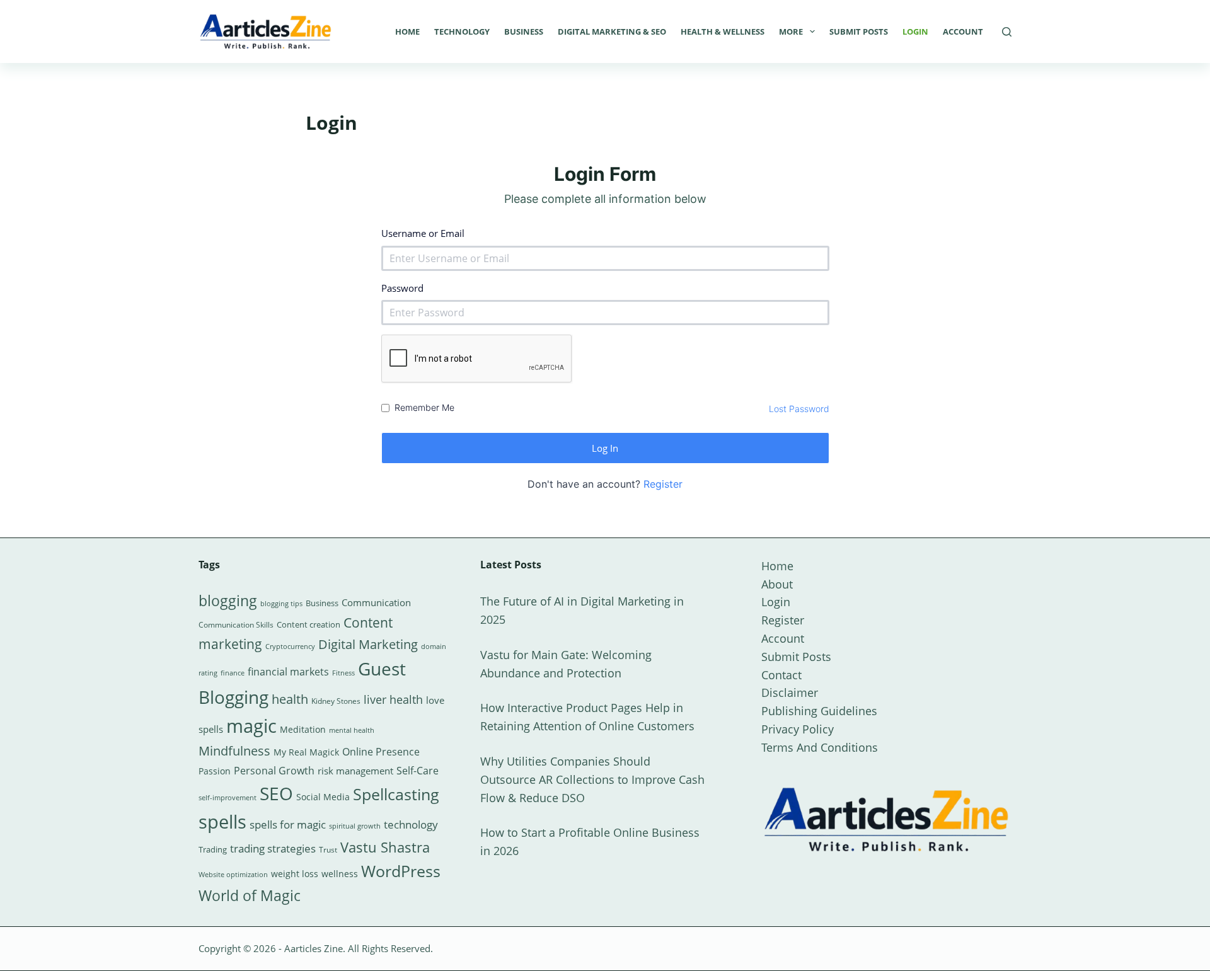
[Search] (1006, 32)
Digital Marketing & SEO (612, 31)
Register (663, 484)
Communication (376, 602)
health (290, 699)
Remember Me (424, 407)
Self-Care (417, 771)
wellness (339, 874)
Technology (462, 31)
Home (407, 31)
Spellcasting (396, 794)
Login (915, 31)
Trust (328, 849)
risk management (355, 770)
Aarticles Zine (313, 948)
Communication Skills (236, 624)
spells (222, 821)
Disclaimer (789, 692)
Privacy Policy (797, 729)
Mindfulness (234, 750)
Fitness (343, 672)
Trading (213, 849)
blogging (228, 600)
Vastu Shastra (385, 847)
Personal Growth (274, 771)
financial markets (288, 672)
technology (411, 824)
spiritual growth (355, 825)
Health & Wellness (722, 31)
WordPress (401, 871)
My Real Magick (306, 752)
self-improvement (227, 797)
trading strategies (273, 848)
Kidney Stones (335, 701)
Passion (215, 771)
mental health (351, 730)
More (791, 31)
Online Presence (381, 752)
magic (251, 725)
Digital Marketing (368, 644)
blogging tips (281, 603)
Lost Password (799, 408)
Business (523, 31)
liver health (393, 699)
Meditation (303, 729)
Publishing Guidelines (819, 710)
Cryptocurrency (290, 646)
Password (402, 288)
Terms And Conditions (819, 747)
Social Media (323, 797)
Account (963, 31)
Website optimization (233, 874)
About (777, 584)
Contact (781, 674)
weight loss (294, 874)
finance (233, 672)
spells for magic (288, 824)
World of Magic (250, 895)
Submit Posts (858, 31)
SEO (276, 793)
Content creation (308, 624)
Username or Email (422, 233)
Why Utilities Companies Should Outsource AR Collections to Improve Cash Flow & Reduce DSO (592, 779)
